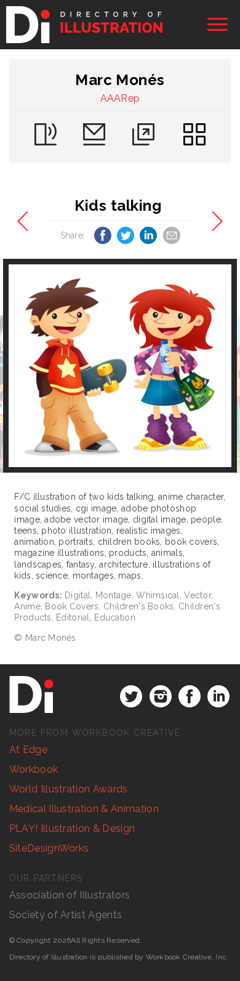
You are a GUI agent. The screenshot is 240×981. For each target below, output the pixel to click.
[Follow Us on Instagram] (161, 696)
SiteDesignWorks (49, 848)
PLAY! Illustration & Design (72, 828)
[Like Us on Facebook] (189, 696)
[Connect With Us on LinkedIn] (218, 696)
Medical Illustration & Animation (84, 809)
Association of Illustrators (69, 895)
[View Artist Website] (119, 366)
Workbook (33, 769)
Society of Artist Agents (65, 915)
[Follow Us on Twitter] (131, 696)
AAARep (120, 98)
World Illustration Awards (68, 789)
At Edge (28, 749)
